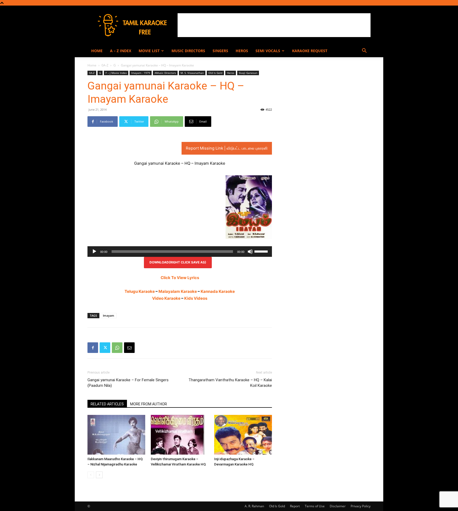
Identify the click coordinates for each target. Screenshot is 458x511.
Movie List (149, 50)
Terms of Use (315, 506)
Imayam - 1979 (140, 73)
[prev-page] (90, 475)
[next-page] (99, 475)
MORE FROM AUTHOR (148, 404)
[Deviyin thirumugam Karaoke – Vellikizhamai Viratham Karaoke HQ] (180, 435)
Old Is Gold (215, 73)
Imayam (108, 315)
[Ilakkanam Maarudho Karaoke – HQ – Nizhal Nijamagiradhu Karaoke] (116, 435)
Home (97, 50)
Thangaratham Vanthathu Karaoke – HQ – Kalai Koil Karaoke (230, 383)
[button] (364, 51)
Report (295, 506)
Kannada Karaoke (218, 291)
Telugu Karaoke (140, 291)
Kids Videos (195, 298)
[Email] (129, 347)
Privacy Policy (361, 506)
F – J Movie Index (116, 73)
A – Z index (120, 50)
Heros (242, 50)
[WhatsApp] (117, 347)
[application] (179, 251)
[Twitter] (105, 347)
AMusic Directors (165, 73)
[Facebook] (92, 347)
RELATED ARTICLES (107, 404)
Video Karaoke (166, 298)
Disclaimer (338, 506)
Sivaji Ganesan (248, 73)
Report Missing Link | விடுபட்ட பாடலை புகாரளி (227, 148)
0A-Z (105, 65)
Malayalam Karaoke (177, 291)
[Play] (94, 251)
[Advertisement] (274, 25)
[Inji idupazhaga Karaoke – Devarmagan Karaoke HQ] (243, 435)
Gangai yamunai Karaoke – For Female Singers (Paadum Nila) (128, 383)
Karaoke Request (309, 50)
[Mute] (250, 251)
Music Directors (188, 50)
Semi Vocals (268, 50)
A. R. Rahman (254, 506)
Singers (220, 50)
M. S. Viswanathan (192, 73)
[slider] (261, 251)
